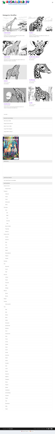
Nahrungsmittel (8, 304)
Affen (6, 312)
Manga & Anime (8, 188)
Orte (4, 263)
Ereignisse (5, 191)
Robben (6, 387)
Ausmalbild (11, 428)
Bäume (6, 293)
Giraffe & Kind (7, 104)
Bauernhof (7, 266)
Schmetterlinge (7, 392)
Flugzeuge (7, 228)
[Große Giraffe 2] (15, 24)
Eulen (6, 336)
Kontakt (35, 428)
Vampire (6, 258)
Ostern (6, 199)
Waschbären (7, 403)
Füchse (6, 341)
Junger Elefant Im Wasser (8, 131)
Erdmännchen (7, 333)
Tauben (6, 398)
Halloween (7, 193)
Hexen (6, 247)
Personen (5, 274)
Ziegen (6, 408)
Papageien (7, 379)
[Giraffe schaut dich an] (40, 48)
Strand (6, 269)
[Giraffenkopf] (40, 71)
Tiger (6, 400)
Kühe (6, 365)
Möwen (6, 371)
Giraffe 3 (31, 32)
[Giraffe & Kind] (15, 95)
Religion (5, 298)
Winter (6, 204)
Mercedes (8, 220)
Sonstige (5, 301)
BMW (7, 215)
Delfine (6, 320)
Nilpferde (6, 376)
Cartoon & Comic (7, 185)
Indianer (6, 277)
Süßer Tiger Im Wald (7, 120)
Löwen (6, 368)
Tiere (5, 306)
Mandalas (5, 261)
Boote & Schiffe (8, 226)
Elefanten (7, 328)
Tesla (7, 223)
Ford (7, 218)
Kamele (6, 352)
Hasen (6, 347)
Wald (6, 271)
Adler (6, 309)
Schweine (7, 395)
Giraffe (30, 102)
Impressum (39, 428)
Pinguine (6, 384)
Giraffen (5, 34)
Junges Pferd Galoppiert (8, 128)
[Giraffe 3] (40, 24)
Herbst (6, 196)
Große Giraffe (7, 56)
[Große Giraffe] (15, 48)
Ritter (6, 285)
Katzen (6, 357)
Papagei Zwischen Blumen (8, 123)
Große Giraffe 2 (7, 32)
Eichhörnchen (7, 325)
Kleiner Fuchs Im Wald (7, 126)
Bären (6, 317)
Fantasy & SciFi (6, 234)
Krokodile (7, 363)
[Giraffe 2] (15, 72)
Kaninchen (7, 355)
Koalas (6, 360)
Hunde (6, 349)
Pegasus (6, 255)
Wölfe (6, 406)
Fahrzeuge (6, 207)
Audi (7, 212)
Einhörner (7, 239)
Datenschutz (43, 428)
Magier (6, 250)
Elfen (6, 242)
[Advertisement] (29, 9)
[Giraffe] (40, 94)
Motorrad (6, 231)
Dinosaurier (7, 322)
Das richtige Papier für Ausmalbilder (10, 180)
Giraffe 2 (6, 81)
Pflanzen (5, 290)
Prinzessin (7, 282)
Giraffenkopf (32, 80)
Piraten (6, 279)
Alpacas (6, 314)
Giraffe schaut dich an (34, 56)
